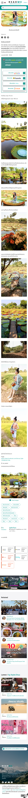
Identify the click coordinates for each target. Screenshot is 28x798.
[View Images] (5, 479)
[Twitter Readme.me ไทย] (6, 782)
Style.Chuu (9, 694)
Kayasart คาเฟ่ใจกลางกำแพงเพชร (15, 696)
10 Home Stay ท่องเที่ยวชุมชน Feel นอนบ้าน (16, 662)
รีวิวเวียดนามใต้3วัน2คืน (12, 717)
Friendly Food (10, 639)
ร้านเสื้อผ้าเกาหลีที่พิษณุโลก (13, 738)
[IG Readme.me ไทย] (12, 782)
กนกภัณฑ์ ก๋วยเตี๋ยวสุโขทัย (13, 640)
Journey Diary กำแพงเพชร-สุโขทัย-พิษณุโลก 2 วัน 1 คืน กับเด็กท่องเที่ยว (16, 619)
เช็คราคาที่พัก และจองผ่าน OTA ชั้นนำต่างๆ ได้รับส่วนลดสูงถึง (14, 62)
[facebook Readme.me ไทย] (3, 782)
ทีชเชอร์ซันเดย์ (10, 616)
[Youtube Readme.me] (9, 782)
